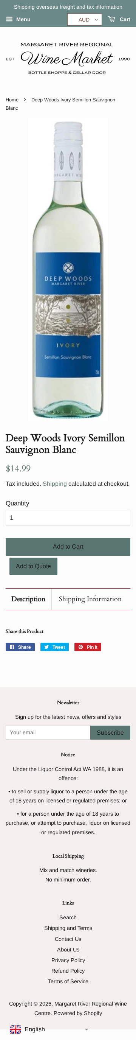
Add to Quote (33, 566)
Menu (23, 19)
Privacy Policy (68, 960)
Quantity (17, 503)
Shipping (55, 483)
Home (12, 100)
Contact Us (68, 939)
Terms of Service (68, 981)
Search (68, 917)
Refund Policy (68, 971)
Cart (124, 19)
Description (28, 599)
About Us (68, 950)
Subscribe (110, 732)
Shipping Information (90, 599)
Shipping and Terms (68, 928)
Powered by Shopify (78, 1013)
